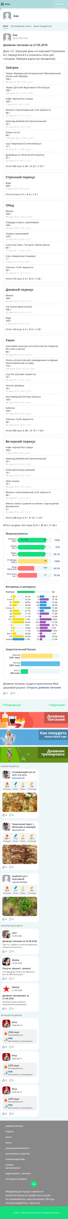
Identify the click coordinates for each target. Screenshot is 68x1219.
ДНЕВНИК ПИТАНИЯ (14, 1126)
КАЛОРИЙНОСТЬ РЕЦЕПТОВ (18, 1154)
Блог (5, 26)
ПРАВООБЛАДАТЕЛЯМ (15, 1159)
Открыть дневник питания (44, 687)
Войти (60, 4)
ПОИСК (9, 1142)
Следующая (56, 705)
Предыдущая (12, 705)
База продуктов (42, 26)
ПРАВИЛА (22, 1179)
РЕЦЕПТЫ (10, 1131)
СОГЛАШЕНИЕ (12, 1179)
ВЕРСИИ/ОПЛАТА (13, 1168)
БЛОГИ (9, 1137)
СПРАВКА (9, 1165)
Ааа (16, 16)
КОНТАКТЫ (26, 1173)
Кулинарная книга (21, 26)
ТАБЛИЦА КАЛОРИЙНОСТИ (17, 1148)
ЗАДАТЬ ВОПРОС (13, 1173)
